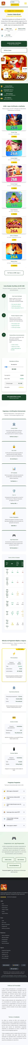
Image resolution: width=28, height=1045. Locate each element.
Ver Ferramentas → (14, 548)
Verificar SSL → (14, 503)
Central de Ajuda (5, 958)
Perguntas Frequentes (6, 950)
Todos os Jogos (5, 909)
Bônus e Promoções (6, 924)
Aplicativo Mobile (5, 937)
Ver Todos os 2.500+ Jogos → (14, 272)
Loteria (3, 911)
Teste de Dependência (14, 865)
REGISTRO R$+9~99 (14, 4)
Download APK (5, 939)
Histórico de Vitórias (6, 928)
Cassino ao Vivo (5, 905)
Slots (3, 903)
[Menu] (25, 3)
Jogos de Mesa (5, 913)
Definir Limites (8, 859)
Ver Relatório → (14, 481)
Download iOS (4, 941)
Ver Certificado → (14, 458)
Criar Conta (4, 922)
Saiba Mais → (14, 525)
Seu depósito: (14, 364)
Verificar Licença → (14, 436)
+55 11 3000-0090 (5, 956)
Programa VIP (4, 926)
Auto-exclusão (21, 859)
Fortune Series (4, 907)
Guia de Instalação (5, 943)
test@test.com (5, 954)
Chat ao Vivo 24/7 (5, 952)
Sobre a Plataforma (5, 935)
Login (3, 920)
